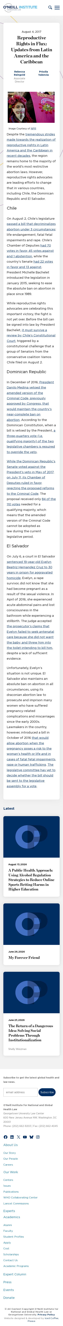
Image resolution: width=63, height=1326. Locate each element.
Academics (11, 1217)
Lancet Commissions (16, 1203)
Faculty (8, 1230)
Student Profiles (13, 1236)
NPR (33, 128)
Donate (9, 1297)
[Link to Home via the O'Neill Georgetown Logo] (20, 11)
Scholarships (11, 1254)
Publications (11, 1191)
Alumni (7, 1225)
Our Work (10, 1172)
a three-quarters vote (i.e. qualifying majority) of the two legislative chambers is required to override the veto (31, 441)
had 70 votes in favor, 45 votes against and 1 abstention (30, 251)
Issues (7, 1185)
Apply (7, 1242)
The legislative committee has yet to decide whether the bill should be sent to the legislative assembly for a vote (31, 775)
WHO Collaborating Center (20, 1197)
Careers (8, 1164)
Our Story (9, 1152)
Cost (6, 1248)
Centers (8, 1180)
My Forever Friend (24, 957)
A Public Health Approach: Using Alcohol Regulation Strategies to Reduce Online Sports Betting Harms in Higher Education (31, 880)
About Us (10, 1145)
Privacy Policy (46, 1314)
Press (7, 1282)
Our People (10, 1158)
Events (8, 1290)
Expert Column (14, 1274)
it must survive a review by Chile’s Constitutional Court (31, 336)
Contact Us (10, 1260)
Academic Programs (16, 1266)
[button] (50, 8)
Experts (9, 1211)
